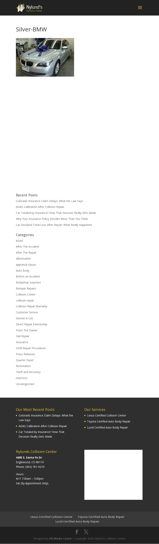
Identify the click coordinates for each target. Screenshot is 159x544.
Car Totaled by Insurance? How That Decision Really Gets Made (56, 213)
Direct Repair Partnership (31, 324)
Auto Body (22, 270)
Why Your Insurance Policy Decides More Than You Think (52, 219)
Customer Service (27, 312)
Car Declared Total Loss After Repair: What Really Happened (54, 225)
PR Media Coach (60, 538)
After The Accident (27, 246)
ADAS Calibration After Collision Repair (40, 207)
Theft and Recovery (28, 372)
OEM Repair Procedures (31, 348)
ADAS (19, 241)
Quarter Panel (24, 360)
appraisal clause (26, 264)
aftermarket (23, 258)
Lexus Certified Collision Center (106, 415)
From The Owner (26, 330)
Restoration (23, 366)
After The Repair (26, 252)
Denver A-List (24, 318)
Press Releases (25, 354)
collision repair (25, 300)
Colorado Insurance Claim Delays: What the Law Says (49, 201)
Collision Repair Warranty (31, 306)
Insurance (22, 342)
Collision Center (25, 294)
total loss (22, 378)
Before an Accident (28, 276)
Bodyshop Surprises (28, 282)
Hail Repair (22, 336)
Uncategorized (25, 384)
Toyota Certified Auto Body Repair (108, 421)
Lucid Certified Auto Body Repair (107, 427)
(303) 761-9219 (34, 467)
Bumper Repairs (26, 288)
